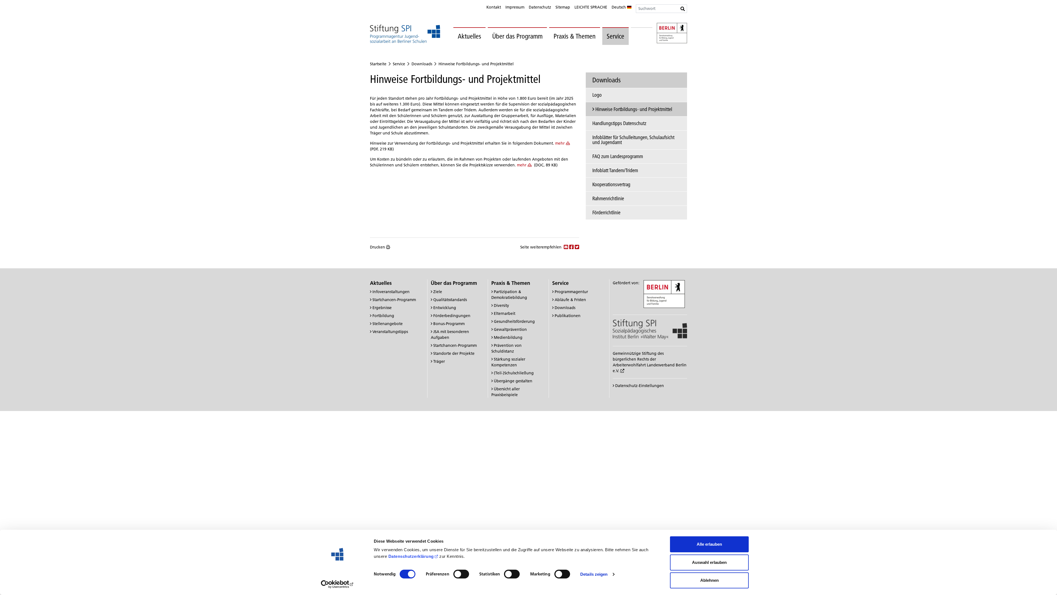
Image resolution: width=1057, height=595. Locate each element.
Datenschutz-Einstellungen (639, 385)
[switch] (461, 574)
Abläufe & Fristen (570, 299)
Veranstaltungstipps (390, 331)
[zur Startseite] (405, 34)
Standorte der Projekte (454, 353)
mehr (560, 143)
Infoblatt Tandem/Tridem (615, 170)
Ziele (437, 291)
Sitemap (562, 7)
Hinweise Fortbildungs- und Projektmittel (476, 63)
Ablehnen (709, 580)
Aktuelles (469, 36)
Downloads (422, 63)
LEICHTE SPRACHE (590, 7)
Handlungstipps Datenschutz (619, 123)
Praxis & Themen (575, 36)
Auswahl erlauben (709, 562)
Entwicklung (444, 307)
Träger (439, 361)
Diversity (501, 305)
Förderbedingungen (451, 315)
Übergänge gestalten (513, 380)
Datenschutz (540, 7)
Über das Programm (517, 36)
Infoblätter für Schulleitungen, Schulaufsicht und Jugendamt (633, 139)
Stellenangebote (387, 323)
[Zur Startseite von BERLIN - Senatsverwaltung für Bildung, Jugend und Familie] (672, 34)
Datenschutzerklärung (411, 556)
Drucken (377, 247)
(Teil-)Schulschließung (514, 372)
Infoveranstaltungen (391, 291)
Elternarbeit (504, 313)
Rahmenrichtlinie (608, 198)
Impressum (514, 7)
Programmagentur (571, 291)
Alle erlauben (709, 544)
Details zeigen (593, 574)
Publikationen (568, 315)
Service (615, 36)
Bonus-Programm (449, 323)
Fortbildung (383, 315)
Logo (597, 95)
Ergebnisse (382, 307)
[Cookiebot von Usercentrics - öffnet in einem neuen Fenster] (337, 584)
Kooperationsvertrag (611, 184)
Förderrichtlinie (606, 212)
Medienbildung (508, 337)
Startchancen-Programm (394, 299)
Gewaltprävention (510, 329)
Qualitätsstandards (450, 299)
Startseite (378, 63)
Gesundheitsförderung (514, 321)
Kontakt (493, 7)
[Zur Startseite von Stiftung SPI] (650, 328)
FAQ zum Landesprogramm (617, 156)
